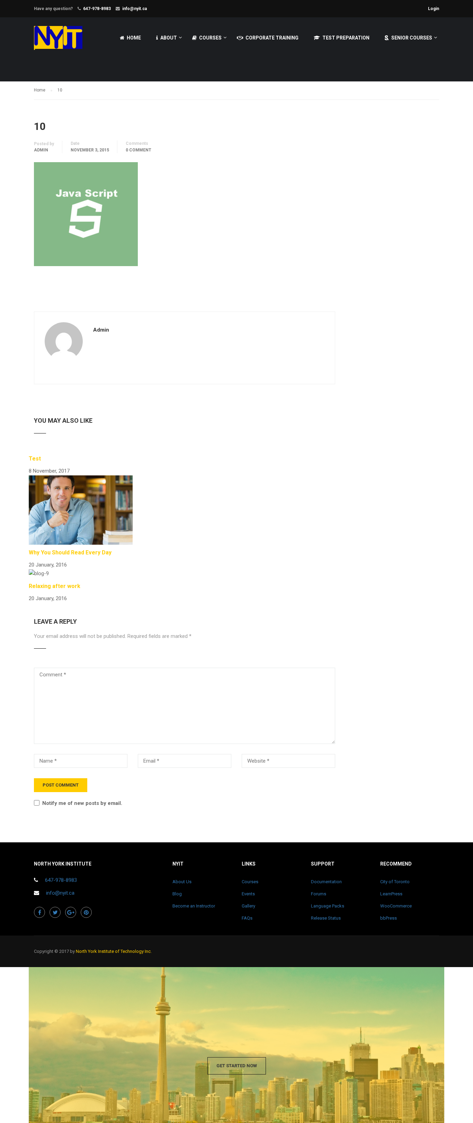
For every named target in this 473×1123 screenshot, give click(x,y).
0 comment (138, 150)
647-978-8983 (97, 8)
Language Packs (327, 906)
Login (433, 8)
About (168, 38)
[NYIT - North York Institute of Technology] (58, 41)
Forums (318, 893)
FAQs (247, 918)
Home (134, 38)
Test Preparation (345, 38)
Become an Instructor (193, 906)
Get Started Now (236, 1065)
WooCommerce (396, 906)
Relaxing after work (54, 586)
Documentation (326, 881)
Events (248, 893)
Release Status (326, 918)
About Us (181, 881)
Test (35, 458)
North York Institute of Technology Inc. (114, 951)
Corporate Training (272, 38)
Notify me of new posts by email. (82, 803)
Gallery (248, 906)
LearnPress (391, 893)
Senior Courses (411, 38)
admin (41, 150)
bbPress (388, 918)
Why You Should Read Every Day (70, 552)
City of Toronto (395, 881)
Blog (177, 893)
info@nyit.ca (134, 8)
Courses (210, 38)
